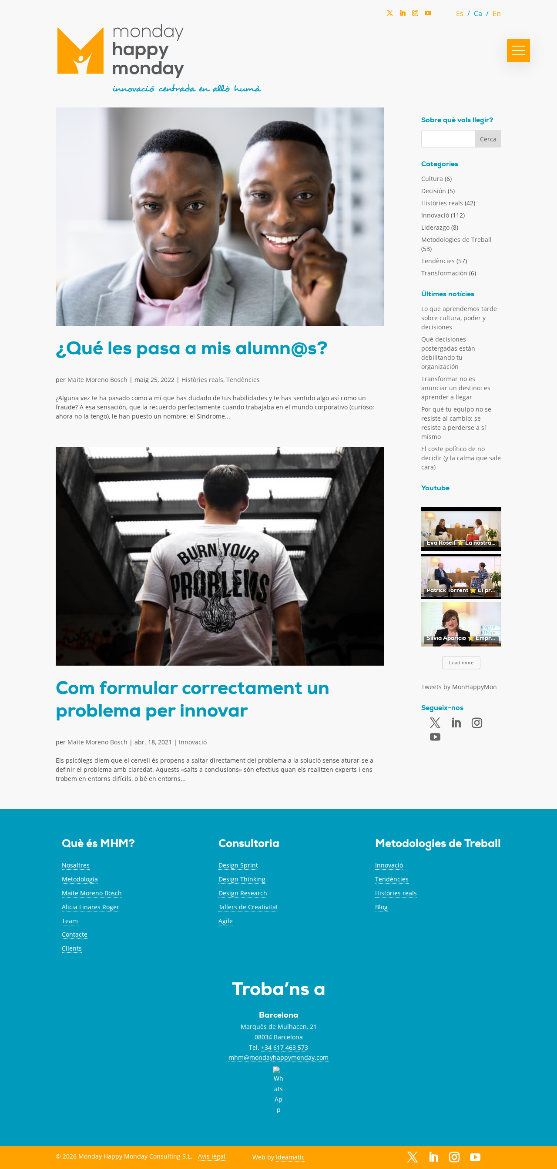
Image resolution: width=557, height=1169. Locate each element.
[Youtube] (435, 737)
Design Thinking (241, 879)
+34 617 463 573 (284, 1047)
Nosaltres (76, 865)
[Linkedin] (402, 15)
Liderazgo (435, 227)
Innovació (193, 742)
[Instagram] (415, 15)
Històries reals (202, 379)
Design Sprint (238, 865)
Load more (461, 662)
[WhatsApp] (440, 15)
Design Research (242, 893)
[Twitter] (390, 15)
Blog (381, 907)
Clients (72, 948)
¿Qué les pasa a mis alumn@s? (192, 350)
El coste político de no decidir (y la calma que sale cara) (461, 458)
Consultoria (248, 844)
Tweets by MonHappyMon (459, 687)
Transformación (444, 273)
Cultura (432, 178)
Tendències (243, 379)
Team (70, 921)
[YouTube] (428, 15)
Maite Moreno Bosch (97, 379)
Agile (225, 921)
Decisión (433, 191)
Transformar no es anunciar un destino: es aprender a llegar (455, 388)
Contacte (74, 934)
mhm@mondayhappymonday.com (278, 1057)
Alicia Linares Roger (90, 907)
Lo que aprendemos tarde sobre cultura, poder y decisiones (459, 318)
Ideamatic (290, 1157)
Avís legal (211, 1156)
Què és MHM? (98, 844)
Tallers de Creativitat (248, 907)
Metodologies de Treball (456, 239)
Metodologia (80, 879)
